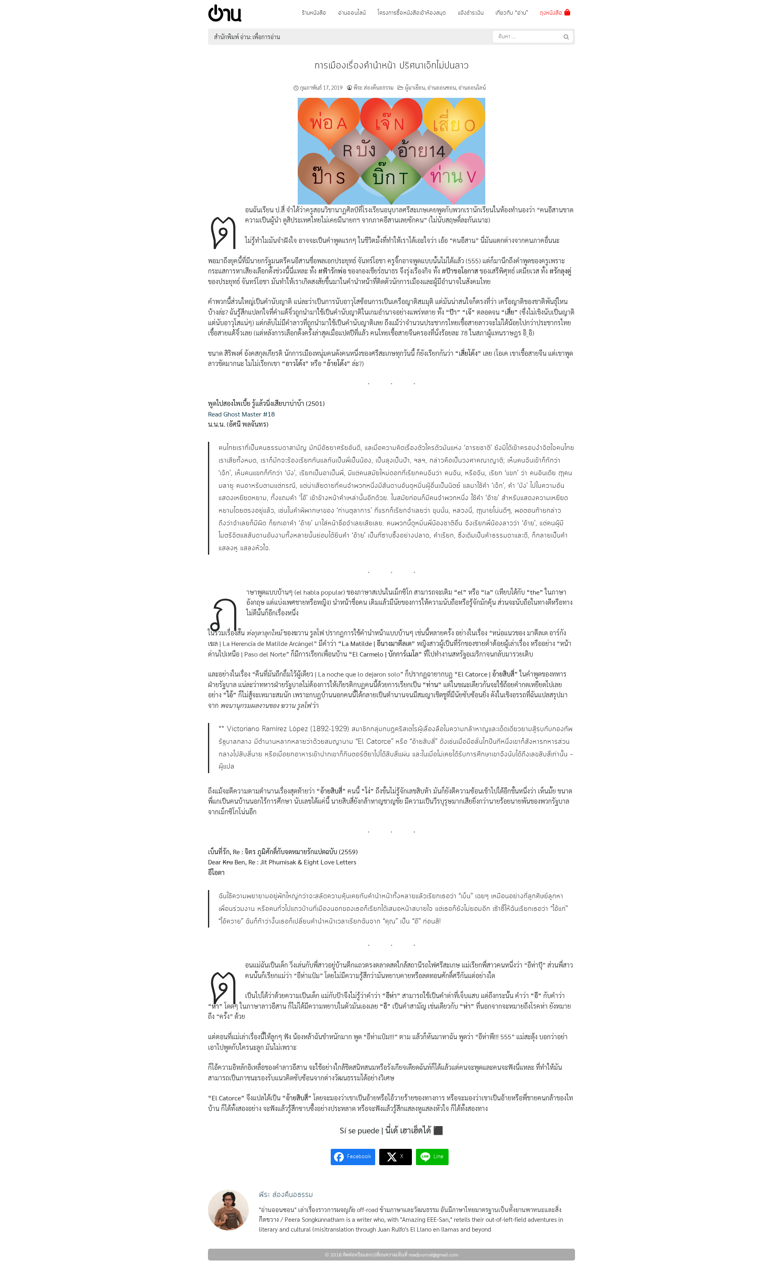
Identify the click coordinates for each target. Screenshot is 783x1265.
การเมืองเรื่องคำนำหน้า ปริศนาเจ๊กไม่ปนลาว (391, 66)
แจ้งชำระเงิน (471, 13)
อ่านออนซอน (441, 87)
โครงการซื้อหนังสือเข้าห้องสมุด (412, 13)
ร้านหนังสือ (314, 13)
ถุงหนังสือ (552, 13)
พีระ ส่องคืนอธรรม (374, 87)
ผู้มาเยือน (415, 87)
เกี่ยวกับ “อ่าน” (511, 13)
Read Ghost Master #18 (241, 414)
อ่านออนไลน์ (352, 13)
